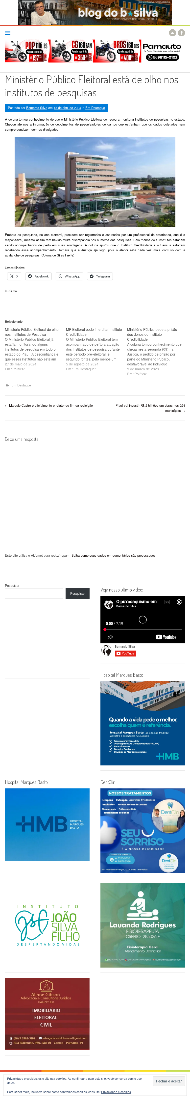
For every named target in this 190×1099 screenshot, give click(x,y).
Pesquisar (12, 585)
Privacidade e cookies (116, 1092)
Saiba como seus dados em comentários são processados (113, 555)
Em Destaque (95, 107)
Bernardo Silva (36, 107)
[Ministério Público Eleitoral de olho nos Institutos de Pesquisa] (35, 349)
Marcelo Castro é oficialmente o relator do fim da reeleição (49, 405)
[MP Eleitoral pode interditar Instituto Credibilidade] (96, 349)
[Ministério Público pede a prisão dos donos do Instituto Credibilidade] (157, 351)
